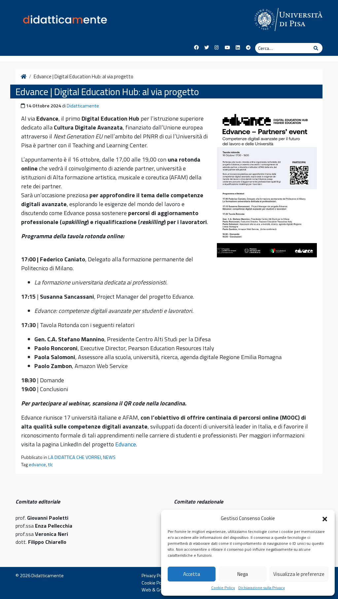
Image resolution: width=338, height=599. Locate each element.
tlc (50, 464)
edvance (37, 464)
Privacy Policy (155, 575)
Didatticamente (83, 105)
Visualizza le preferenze (298, 574)
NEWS (109, 457)
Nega (242, 574)
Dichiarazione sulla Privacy (261, 588)
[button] (324, 518)
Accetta (191, 574)
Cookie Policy (223, 588)
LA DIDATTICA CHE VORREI (74, 457)
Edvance (125, 444)
